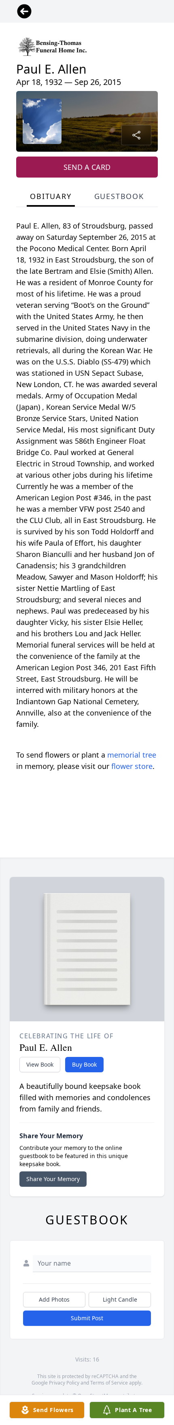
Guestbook (119, 196)
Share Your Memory (53, 1179)
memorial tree (131, 755)
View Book (39, 1064)
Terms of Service (109, 1382)
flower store (132, 766)
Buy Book (84, 1064)
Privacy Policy (64, 1382)
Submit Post (87, 1318)
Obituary (50, 196)
